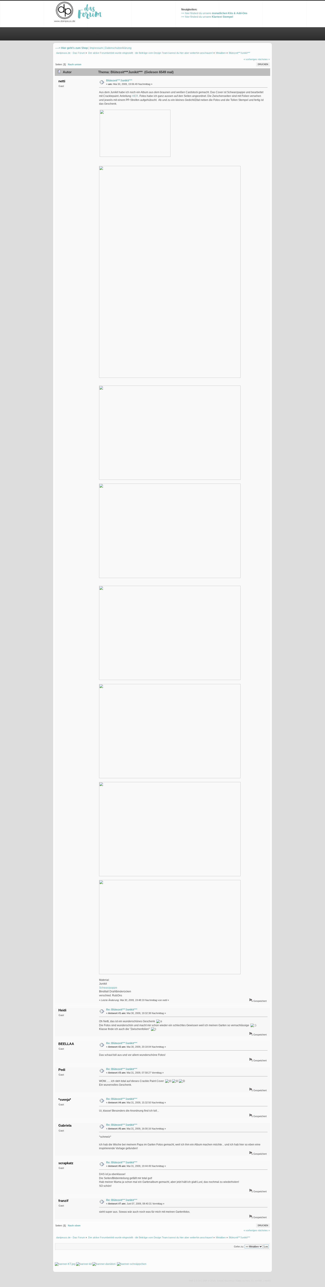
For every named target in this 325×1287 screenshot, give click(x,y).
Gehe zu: (239, 1246)
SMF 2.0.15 (195, 1280)
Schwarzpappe (108, 987)
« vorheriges (250, 59)
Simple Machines (225, 1280)
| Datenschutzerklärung (118, 48)
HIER (135, 96)
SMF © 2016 (209, 1280)
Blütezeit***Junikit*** (119, 80)
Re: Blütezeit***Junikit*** (121, 1009)
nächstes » (264, 59)
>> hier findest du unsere (214, 13)
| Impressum (95, 48)
